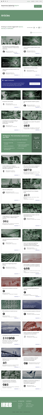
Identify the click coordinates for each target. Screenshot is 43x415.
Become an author (29, 406)
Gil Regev (28, 127)
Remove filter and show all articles (37, 32)
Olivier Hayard (37, 127)
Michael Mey (32, 70)
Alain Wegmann (32, 127)
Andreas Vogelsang (15, 340)
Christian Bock (11, 51)
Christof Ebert (32, 336)
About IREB (20, 403)
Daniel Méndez (29, 197)
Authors (37, 1)
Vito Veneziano (16, 223)
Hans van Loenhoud (12, 267)
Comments (33, 1)
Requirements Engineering (10, 6)
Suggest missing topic (35, 83)
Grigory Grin (11, 242)
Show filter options (30, 27)
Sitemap (13, 412)
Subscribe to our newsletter (37, 146)
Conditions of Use (26, 412)
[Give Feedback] (3, 1)
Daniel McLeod (17, 386)
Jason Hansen (32, 247)
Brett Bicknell (34, 362)
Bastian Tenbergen (9, 340)
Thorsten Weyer (5, 341)
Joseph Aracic (32, 385)
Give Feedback (28, 403)
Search (40, 1)
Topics (38, 6)
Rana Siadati (8, 223)
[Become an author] (7, 1)
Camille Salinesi (32, 105)
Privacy (21, 412)
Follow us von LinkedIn (37, 142)
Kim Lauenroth (35, 270)
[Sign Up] (1, 1)
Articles (28, 1)
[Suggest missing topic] (5, 1)
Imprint (17, 412)
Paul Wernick (12, 223)
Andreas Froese (10, 341)
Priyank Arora (32, 218)
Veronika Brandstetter (9, 342)
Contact (19, 407)
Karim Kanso (38, 362)
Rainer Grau (11, 125)
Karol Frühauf (8, 293)
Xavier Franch (34, 197)
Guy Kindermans (11, 72)
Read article (16, 53)
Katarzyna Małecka (12, 170)
